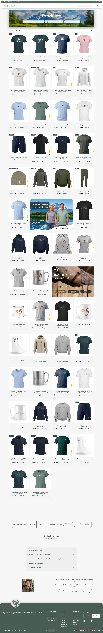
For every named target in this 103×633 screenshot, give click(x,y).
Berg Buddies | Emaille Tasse (18, 324)
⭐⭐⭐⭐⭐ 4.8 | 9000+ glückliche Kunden (10, 1)
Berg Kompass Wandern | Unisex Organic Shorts (84, 426)
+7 (61, 127)
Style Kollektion (36, 6)
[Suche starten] (91, 6)
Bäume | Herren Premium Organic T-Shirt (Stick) (84, 158)
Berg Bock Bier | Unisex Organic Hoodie (19, 258)
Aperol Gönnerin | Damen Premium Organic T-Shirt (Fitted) (18, 91)
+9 (61, 395)
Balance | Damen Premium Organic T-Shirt (19, 125)
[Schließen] (100, 608)
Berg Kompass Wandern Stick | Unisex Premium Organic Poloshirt (18, 459)
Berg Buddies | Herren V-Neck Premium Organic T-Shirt (62, 325)
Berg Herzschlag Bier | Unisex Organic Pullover (62, 426)
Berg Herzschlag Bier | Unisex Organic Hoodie (40, 426)
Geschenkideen (64, 624)
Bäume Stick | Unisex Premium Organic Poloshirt (40, 158)
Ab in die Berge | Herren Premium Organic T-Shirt (62, 57)
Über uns (52, 614)
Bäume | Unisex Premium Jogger (84, 191)
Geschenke (45, 6)
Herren (58, 6)
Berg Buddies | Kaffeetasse (84, 324)
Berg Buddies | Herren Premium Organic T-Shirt (41, 325)
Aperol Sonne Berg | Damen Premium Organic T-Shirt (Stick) (62, 91)
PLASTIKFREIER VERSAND (55, 22)
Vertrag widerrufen (76, 614)
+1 (39, 161)
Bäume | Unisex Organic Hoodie (41, 191)
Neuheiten (64, 616)
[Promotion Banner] (51, 214)
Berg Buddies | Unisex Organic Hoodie (40, 358)
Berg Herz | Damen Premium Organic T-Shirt (84, 358)
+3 (17, 193)
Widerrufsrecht (75, 616)
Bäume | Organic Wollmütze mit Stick (19, 191)
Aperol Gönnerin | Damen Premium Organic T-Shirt (84, 57)
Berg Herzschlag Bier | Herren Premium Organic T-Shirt (62, 392)
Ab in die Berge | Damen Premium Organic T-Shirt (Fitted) (40, 57)
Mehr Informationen (87, 524)
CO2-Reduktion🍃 (52, 620)
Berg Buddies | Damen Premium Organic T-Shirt (84, 258)
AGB (76, 618)
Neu (29, 6)
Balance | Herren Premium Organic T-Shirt (62, 125)
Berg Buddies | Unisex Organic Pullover (62, 358)
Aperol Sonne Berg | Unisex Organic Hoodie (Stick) (84, 91)
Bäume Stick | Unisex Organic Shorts (19, 157)
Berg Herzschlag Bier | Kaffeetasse (18, 425)
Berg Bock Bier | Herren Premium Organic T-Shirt (18, 224)
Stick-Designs (64, 626)
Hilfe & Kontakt (52, 616)
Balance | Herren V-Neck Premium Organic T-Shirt (84, 125)
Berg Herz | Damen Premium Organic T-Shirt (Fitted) (19, 392)
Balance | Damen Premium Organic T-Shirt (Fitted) (40, 125)
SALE (63, 6)
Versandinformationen (75, 620)
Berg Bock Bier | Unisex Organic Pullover (40, 258)
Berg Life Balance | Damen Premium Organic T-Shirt (19, 493)
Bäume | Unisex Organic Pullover (62, 191)
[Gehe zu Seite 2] (55, 500)
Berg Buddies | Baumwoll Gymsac (62, 257)
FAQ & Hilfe (98, 1)
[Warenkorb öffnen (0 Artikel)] (98, 6)
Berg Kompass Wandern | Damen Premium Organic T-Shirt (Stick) (40, 459)
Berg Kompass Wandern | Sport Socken (84, 459)
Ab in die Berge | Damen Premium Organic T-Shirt (18, 57)
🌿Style (64, 614)
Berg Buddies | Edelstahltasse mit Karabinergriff (40, 291)
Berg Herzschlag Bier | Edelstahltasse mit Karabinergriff (40, 392)
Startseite (11, 30)
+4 (61, 161)
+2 (17, 127)
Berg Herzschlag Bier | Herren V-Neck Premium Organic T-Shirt (84, 392)
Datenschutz (75, 622)
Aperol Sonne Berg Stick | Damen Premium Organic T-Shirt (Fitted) (40, 91)
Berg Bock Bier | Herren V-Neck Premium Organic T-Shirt (84, 224)
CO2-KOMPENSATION (73, 22)
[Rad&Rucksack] (15, 603)
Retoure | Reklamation (52, 618)
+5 (39, 462)
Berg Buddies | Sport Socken (18, 358)
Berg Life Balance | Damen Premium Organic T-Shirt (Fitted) (41, 493)
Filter (52, 630)
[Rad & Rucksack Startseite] (9, 6)
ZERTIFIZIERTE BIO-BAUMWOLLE (34, 22)
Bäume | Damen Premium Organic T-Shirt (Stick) (62, 158)
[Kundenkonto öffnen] (94, 6)
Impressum (75, 624)
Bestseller (64, 618)
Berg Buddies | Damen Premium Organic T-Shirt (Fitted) (19, 291)
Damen (52, 6)
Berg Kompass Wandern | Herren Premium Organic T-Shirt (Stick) (62, 459)
